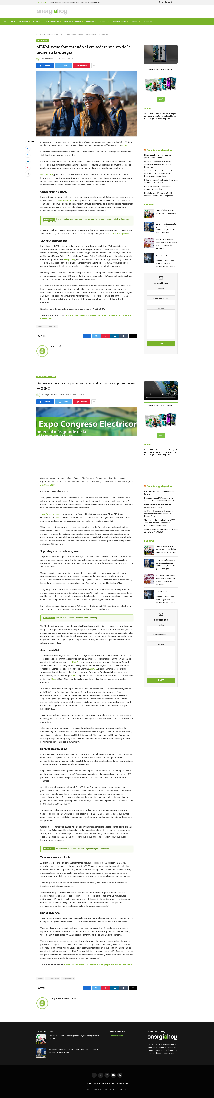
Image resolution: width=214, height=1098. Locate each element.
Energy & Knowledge (72, 21)
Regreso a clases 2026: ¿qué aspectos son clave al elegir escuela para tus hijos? (166, 228)
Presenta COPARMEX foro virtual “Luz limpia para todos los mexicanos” (98, 964)
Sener (54, 679)
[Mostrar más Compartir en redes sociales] (93, 65)
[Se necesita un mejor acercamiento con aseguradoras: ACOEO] (86, 440)
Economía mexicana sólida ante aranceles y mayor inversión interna (166, 243)
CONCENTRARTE (65, 200)
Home (13, 21)
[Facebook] (27, 148)
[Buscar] (176, 2)
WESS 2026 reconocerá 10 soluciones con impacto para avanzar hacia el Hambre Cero (159, 164)
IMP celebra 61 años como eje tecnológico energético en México (166, 213)
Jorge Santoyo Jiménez (51, 514)
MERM (124, 145)
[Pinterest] (27, 167)
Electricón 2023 (47, 485)
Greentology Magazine (159, 150)
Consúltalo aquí (116, 1035)
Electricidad (23, 21)
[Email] (27, 173)
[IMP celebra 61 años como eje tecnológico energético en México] (149, 213)
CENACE (93, 669)
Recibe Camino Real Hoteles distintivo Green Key (76, 618)
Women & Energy (119, 21)
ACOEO (57, 517)
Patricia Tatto (46, 174)
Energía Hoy (69, 259)
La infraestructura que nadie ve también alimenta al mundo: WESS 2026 (78, 2)
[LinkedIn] (27, 161)
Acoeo (40, 979)
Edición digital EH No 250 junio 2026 (160, 69)
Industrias (90, 21)
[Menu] (5, 21)
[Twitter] (27, 154)
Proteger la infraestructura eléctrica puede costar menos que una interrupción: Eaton (166, 260)
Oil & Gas (36, 21)
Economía (103, 21)
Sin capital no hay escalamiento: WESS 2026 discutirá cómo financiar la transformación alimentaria (159, 173)
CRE (73, 676)
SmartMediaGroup (119, 1089)
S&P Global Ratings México (118, 233)
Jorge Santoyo (68, 979)
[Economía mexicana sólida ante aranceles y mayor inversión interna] (149, 243)
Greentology (148, 21)
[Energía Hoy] (51, 11)
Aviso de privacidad (104, 1083)
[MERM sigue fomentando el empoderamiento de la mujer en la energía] (86, 103)
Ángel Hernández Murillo (54, 395)
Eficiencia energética (46, 377)
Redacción (49, 59)
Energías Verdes (52, 21)
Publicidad (122, 1083)
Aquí (160, 99)
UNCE (75, 662)
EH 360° (135, 21)
